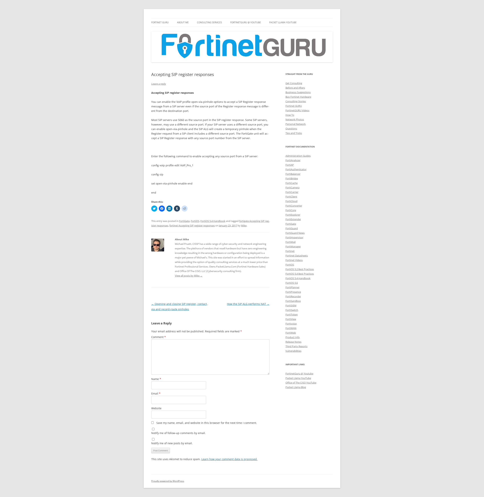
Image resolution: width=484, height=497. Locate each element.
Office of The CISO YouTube (300, 382)
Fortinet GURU (160, 22)
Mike (244, 225)
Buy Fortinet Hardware (298, 96)
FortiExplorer (292, 214)
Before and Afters (295, 87)
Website (156, 408)
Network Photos (294, 119)
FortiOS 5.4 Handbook (212, 221)
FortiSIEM (290, 305)
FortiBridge (291, 178)
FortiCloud (291, 201)
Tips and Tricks (293, 133)
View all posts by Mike (188, 275)
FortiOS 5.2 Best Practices (299, 269)
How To (289, 115)
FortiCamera (292, 187)
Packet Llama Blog (295, 387)
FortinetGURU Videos (297, 110)
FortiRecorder (293, 296)
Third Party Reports (296, 346)
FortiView (290, 319)
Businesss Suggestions (298, 92)
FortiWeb (290, 332)
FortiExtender (293, 219)
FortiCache (291, 183)
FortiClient (291, 196)
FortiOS (195, 221)
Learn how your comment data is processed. (229, 459)
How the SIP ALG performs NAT (248, 304)
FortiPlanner (292, 287)
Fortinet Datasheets (296, 255)
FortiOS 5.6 (291, 283)
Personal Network (295, 124)
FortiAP (289, 165)
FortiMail (290, 242)
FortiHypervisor (294, 237)
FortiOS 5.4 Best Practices (299, 273)
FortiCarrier (291, 192)
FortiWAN (290, 328)
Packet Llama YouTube (283, 22)
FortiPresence (293, 292)
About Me (183, 22)
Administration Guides (298, 155)
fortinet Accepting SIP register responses (192, 225)
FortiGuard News (295, 233)
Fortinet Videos (294, 260)
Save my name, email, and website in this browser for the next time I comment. (206, 423)
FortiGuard (291, 228)
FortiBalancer (292, 174)
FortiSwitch (291, 310)
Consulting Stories (295, 101)
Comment (158, 337)
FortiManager (293, 246)
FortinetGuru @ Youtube (299, 373)
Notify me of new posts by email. (172, 443)
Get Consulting (293, 83)
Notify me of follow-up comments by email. (178, 433)
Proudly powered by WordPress (167, 481)
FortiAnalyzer (292, 160)
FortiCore (290, 210)
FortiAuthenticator (295, 169)
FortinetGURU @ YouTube (245, 22)
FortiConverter (293, 205)
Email (156, 393)
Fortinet (290, 251)
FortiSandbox (293, 301)
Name (156, 379)
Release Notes (293, 341)
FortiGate (184, 221)
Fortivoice (291, 323)
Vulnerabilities (293, 351)
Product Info (292, 337)
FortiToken (291, 314)
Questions (291, 128)
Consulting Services (209, 22)
